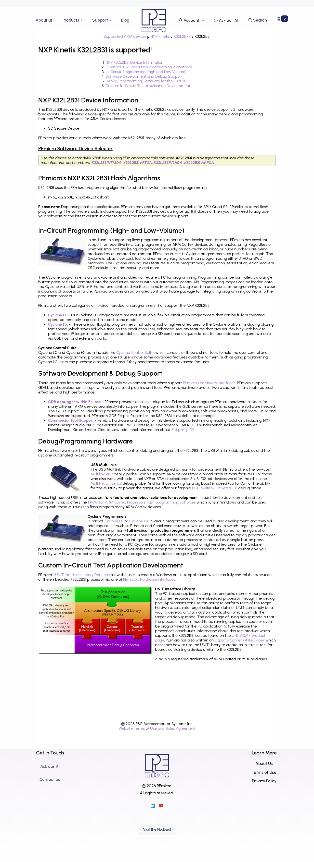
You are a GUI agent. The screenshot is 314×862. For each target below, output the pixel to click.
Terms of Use (264, 772)
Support (100, 20)
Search (259, 20)
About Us (264, 763)
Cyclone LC (57, 315)
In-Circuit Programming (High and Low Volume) (145, 71)
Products (71, 20)
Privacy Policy (264, 780)
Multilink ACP (102, 474)
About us (44, 20)
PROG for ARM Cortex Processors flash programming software (142, 502)
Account (191, 20)
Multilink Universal (106, 483)
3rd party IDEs (183, 429)
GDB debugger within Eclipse (74, 401)
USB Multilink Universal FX (214, 488)
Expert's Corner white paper (239, 640)
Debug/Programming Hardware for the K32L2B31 (147, 81)
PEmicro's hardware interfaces (209, 383)
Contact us (49, 779)
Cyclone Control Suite (135, 352)
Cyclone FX (58, 324)
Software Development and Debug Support (144, 76)
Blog (125, 20)
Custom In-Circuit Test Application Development (147, 85)
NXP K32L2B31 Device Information (134, 62)
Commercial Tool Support (71, 420)
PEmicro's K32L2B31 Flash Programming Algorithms (148, 67)
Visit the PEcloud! (157, 829)
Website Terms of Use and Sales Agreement (157, 728)
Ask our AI (228, 20)
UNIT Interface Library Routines (82, 574)
